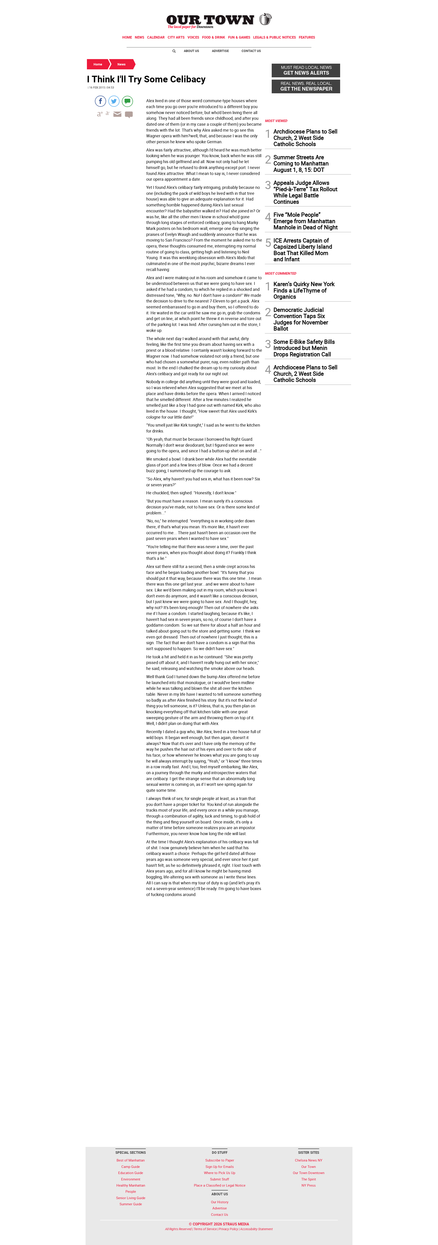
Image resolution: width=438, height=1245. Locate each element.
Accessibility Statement (256, 1229)
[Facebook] (100, 101)
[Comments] (127, 101)
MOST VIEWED (276, 120)
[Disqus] (174, 961)
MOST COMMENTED (280, 273)
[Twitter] (114, 101)
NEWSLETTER (314, 5)
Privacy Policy (228, 1229)
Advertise (220, 51)
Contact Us (251, 51)
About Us (191, 51)
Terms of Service (205, 1229)
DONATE (340, 5)
